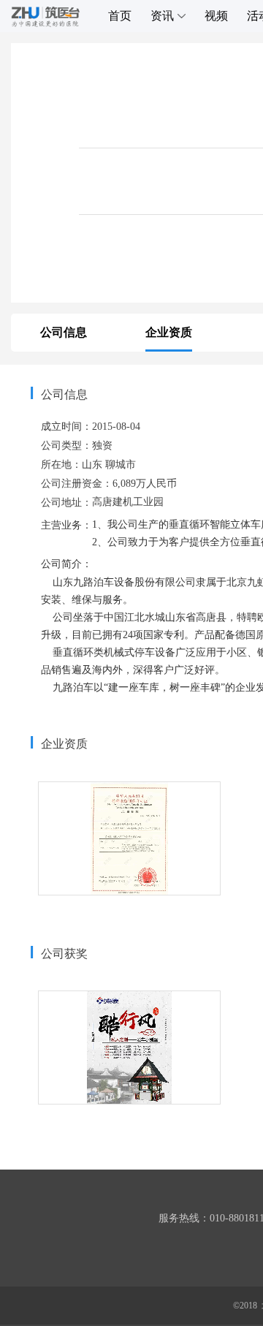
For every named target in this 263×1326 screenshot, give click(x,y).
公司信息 (63, 332)
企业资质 (168, 332)
